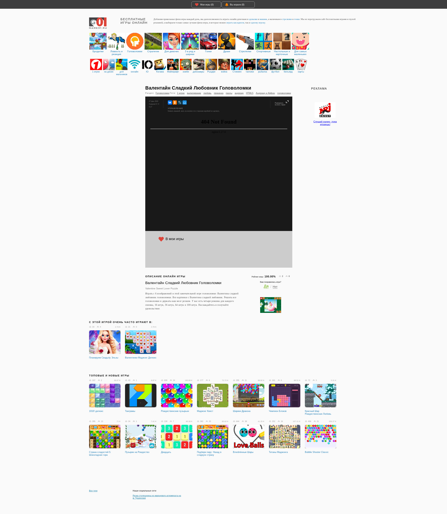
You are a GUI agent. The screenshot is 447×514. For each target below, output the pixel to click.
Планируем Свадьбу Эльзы (103, 357)
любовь (207, 93)
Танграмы (130, 411)
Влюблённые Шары (243, 452)
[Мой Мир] (184, 102)
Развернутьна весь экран (280, 104)
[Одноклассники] (175, 102)
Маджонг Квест (205, 411)
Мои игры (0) (207, 4)
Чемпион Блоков (278, 411)
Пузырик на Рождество (137, 452)
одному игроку (258, 22)
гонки (297, 19)
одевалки (252, 19)
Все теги (93, 491)
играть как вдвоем (235, 22)
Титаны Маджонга (278, 452)
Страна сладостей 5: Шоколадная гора (100, 453)
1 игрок (181, 93)
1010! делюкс (96, 411)
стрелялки (287, 19)
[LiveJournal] (180, 102)
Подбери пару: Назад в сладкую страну (209, 453)
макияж (263, 19)
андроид (239, 93)
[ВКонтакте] (170, 102)
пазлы (229, 93)
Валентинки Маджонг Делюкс (140, 357)
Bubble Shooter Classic (317, 452)
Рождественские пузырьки (175, 411)
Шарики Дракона (241, 411)
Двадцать (166, 452)
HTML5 (249, 93)
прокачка (218, 93)
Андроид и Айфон (265, 93)
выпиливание (194, 93)
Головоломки (162, 93)
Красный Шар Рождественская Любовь (318, 412)
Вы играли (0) (237, 4)
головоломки (284, 93)
